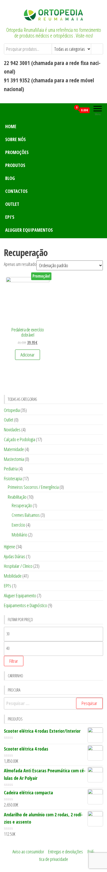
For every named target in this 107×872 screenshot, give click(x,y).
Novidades (12, 429)
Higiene (9, 546)
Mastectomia (14, 459)
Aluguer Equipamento (20, 595)
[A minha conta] (67, 110)
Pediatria (11, 469)
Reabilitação (17, 497)
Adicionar (28, 355)
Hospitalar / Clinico (18, 566)
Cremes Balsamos (26, 515)
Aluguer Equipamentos (29, 230)
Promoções (17, 152)
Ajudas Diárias (14, 556)
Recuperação (22, 505)
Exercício (18, 525)
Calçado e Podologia (19, 439)
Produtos (15, 165)
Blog (10, 178)
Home (10, 126)
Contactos (16, 191)
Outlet (12, 204)
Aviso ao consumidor (28, 851)
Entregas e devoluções (65, 851)
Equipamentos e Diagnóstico (25, 605)
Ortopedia (12, 410)
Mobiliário (19, 535)
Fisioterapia (13, 478)
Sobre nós (15, 139)
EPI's (9, 217)
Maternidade (14, 449)
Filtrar (13, 661)
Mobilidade (13, 576)
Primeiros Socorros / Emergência (33, 487)
